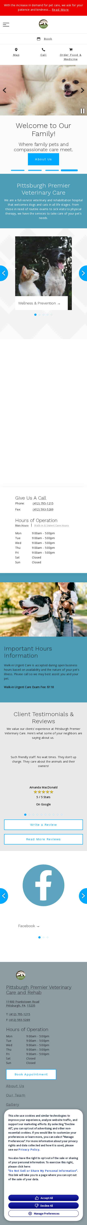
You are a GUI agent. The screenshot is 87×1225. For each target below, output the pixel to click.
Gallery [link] (12, 1104)
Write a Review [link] (43, 825)
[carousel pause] (82, 111)
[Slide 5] (51, 314)
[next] (82, 90)
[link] (43, 24)
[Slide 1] (17, 170)
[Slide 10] (62, 814)
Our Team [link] (15, 1095)
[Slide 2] (35, 170)
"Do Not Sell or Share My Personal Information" (42, 1171)
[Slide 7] (49, 814)
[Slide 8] (53, 814)
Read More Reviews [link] (43, 839)
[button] (6, 24)
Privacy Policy (29, 1149)
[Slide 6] (45, 814)
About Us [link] (15, 1086)
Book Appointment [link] (31, 1074)
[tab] (23, 526)
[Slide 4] (69, 170)
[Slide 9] (57, 814)
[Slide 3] (52, 170)
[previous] (5, 90)
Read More (60, 10)
